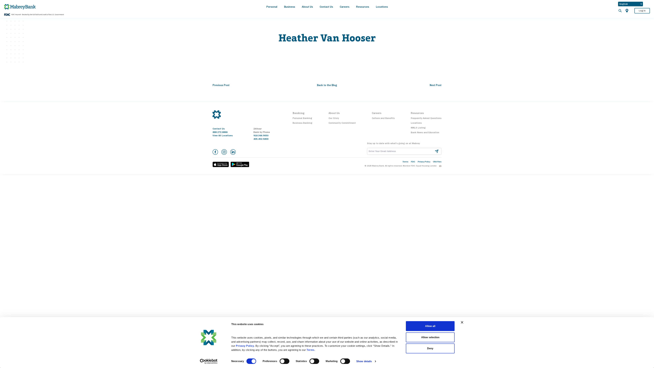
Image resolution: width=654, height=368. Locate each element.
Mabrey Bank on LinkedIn (233, 152)
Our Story (334, 118)
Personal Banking (302, 118)
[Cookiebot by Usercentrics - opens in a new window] (209, 361)
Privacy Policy (424, 161)
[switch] (284, 361)
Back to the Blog (327, 85)
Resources (362, 6)
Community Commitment (342, 122)
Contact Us (326, 6)
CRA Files (437, 161)
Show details (364, 361)
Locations (382, 6)
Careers (344, 6)
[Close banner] (462, 322)
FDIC (413, 161)
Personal (271, 6)
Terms (405, 161)
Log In (642, 10)
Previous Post (221, 85)
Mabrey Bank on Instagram (224, 152)
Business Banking (302, 122)
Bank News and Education (425, 132)
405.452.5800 (260, 138)
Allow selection (430, 337)
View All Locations (223, 135)
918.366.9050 (260, 135)
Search (620, 11)
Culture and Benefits (383, 118)
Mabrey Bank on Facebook (215, 152)
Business (289, 6)
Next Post (435, 85)
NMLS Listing (418, 127)
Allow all (430, 326)
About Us (307, 6)
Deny (430, 348)
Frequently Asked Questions (426, 118)
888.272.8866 (220, 132)
